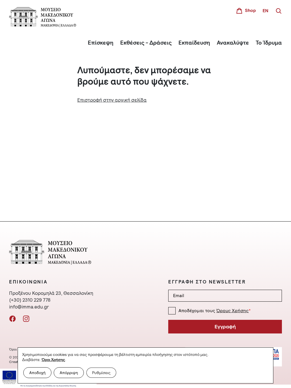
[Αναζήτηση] (278, 10)
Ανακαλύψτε (233, 42)
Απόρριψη (69, 372)
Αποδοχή (37, 372)
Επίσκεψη (100, 42)
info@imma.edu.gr (29, 307)
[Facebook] (12, 318)
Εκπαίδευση (194, 42)
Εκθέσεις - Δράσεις (146, 42)
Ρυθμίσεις (101, 372)
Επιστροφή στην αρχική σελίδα (112, 100)
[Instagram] (26, 318)
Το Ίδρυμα (269, 42)
